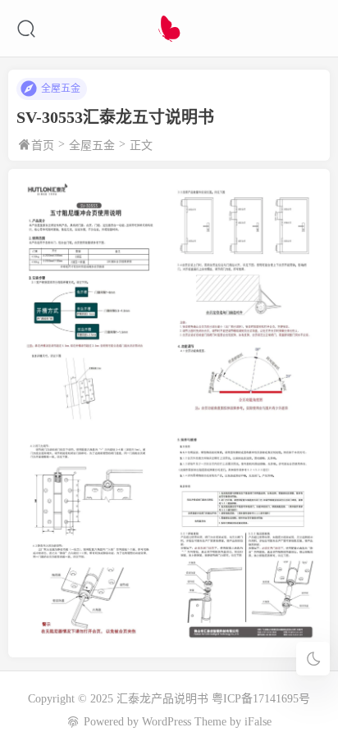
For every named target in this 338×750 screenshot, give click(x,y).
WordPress (166, 722)
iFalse (258, 722)
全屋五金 (60, 88)
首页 (42, 145)
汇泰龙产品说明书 (162, 699)
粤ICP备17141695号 (261, 699)
